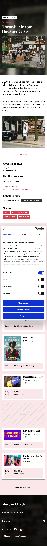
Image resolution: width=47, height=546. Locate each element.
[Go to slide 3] (26, 154)
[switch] (41, 279)
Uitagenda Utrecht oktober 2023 (16, 189)
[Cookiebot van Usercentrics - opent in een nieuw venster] (34, 228)
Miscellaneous (9, 17)
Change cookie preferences (15, 536)
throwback (24, 217)
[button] (5, 131)
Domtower (7, 521)
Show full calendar (22, 487)
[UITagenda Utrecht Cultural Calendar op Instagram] (21, 530)
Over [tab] (38, 234)
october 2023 (10, 217)
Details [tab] (23, 234)
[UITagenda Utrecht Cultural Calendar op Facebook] (15, 530)
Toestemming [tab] (8, 234)
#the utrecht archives (32, 200)
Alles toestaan (23, 303)
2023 (6, 213)
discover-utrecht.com (13, 512)
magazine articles (19, 213)
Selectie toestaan (23, 309)
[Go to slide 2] (23, 154)
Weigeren (23, 316)
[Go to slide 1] (21, 154)
